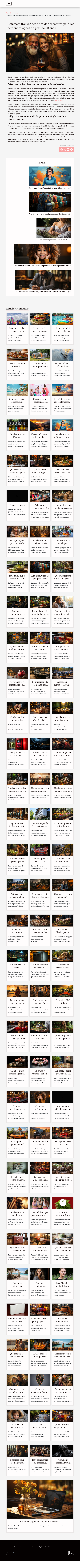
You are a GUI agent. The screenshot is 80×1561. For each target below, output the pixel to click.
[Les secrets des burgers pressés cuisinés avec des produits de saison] (40, 319)
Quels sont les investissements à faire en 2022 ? (63, 720)
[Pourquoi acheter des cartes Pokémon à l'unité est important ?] (40, 637)
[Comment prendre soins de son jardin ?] (62, 814)
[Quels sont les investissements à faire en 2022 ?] (62, 708)
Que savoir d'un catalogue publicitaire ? (63, 543)
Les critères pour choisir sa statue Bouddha (63, 1180)
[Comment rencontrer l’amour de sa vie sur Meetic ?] (40, 1380)
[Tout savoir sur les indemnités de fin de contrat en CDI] (17, 779)
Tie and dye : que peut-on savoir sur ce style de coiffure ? (40, 1217)
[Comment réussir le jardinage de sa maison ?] (17, 849)
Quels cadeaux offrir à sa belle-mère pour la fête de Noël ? (40, 722)
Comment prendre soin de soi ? (53, 240)
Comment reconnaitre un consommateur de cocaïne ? (62, 1464)
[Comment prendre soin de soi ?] (53, 228)
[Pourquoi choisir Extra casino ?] (62, 1132)
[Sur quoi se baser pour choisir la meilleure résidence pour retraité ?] (62, 1062)
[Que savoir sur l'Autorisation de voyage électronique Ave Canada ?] (17, 1239)
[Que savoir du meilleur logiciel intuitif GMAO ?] (40, 460)
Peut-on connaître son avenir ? (40, 966)
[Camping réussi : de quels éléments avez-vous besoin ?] (40, 885)
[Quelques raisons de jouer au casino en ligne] (62, 1415)
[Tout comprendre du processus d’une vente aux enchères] (40, 1451)
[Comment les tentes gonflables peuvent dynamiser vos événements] (40, 354)
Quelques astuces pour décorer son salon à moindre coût (63, 1252)
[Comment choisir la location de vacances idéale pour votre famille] (17, 390)
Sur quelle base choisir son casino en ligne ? (62, 649)
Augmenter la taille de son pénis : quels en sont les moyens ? (62, 1111)
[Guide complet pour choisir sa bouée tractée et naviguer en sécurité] (62, 319)
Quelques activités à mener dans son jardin (63, 791)
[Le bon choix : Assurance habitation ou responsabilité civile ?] (17, 920)
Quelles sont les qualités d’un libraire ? (39, 1003)
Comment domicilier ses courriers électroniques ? (63, 1323)
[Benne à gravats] (17, 496)
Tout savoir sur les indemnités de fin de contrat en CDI (17, 791)
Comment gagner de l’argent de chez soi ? (40, 1521)
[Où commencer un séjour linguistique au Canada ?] (40, 779)
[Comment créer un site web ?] (62, 885)
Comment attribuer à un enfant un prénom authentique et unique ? (42, 265)
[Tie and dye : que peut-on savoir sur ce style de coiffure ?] (40, 1203)
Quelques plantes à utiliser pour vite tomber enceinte (62, 1038)
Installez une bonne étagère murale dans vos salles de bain (17, 1181)
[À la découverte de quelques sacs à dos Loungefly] (50, 202)
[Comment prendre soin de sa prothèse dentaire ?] (40, 849)
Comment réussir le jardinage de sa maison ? (17, 861)
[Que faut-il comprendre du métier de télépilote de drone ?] (17, 602)
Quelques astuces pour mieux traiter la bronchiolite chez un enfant (62, 615)
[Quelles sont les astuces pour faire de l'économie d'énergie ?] (40, 1345)
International (19, 1547)
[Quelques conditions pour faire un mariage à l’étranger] (17, 1274)
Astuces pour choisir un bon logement (17, 897)
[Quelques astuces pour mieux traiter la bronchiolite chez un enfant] (62, 602)
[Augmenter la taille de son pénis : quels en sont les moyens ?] (62, 1097)
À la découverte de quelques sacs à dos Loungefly (50, 214)
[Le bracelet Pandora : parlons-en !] (40, 1062)
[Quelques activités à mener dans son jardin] (62, 779)
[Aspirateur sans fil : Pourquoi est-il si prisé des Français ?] (17, 814)
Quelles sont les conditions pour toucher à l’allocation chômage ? (43, 291)
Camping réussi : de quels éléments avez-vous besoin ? (40, 897)
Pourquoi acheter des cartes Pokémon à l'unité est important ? (40, 651)
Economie (8, 1547)
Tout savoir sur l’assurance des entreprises (40, 932)
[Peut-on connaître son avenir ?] (40, 956)
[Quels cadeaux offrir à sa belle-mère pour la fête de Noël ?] (40, 708)
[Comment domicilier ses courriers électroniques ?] (62, 1309)
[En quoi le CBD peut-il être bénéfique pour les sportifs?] (62, 991)
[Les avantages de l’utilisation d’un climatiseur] (40, 814)
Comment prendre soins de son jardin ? (62, 826)
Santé (28, 1547)
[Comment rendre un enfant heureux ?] (17, 1380)
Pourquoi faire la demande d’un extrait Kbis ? (40, 684)
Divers (15, 13)
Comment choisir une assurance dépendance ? (63, 1392)
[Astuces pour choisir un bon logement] (17, 885)
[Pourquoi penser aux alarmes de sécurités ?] (17, 743)
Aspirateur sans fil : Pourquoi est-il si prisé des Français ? (17, 828)
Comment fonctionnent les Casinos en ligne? (17, 1109)
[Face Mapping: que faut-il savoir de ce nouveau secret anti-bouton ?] (62, 1274)
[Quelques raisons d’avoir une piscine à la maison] (62, 567)
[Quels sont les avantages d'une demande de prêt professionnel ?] (17, 708)
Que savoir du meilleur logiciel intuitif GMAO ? (40, 472)
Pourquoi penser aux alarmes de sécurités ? (17, 755)
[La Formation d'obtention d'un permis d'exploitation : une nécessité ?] (40, 1239)
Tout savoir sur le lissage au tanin (17, 577)
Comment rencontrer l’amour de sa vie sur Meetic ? (40, 1393)
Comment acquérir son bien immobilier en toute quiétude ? (40, 1040)
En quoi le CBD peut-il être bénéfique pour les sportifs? (63, 1004)
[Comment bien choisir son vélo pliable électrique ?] (62, 849)
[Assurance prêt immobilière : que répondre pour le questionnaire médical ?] (17, 673)
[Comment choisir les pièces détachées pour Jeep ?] (40, 1132)
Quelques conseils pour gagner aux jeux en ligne (40, 1321)
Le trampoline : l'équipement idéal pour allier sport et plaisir (17, 1146)
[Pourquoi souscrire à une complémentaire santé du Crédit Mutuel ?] (62, 1203)
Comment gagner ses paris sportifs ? (63, 754)
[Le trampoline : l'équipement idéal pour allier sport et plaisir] (17, 1132)
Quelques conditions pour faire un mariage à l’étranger (17, 1287)
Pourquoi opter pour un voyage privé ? (17, 1003)
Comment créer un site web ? (63, 895)
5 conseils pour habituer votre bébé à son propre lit (17, 1429)
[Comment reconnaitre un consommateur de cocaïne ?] (62, 1451)
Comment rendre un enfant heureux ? (17, 1392)
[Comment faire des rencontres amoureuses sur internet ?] (17, 1309)
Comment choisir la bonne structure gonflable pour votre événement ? (17, 332)
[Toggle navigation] (9, 3)
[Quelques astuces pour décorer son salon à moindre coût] (62, 1239)
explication (59, 100)
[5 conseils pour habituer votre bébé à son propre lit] (17, 1415)
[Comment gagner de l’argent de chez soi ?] (40, 1499)
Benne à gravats (17, 505)
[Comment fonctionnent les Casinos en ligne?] (17, 1097)
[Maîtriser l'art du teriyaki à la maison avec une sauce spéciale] (17, 354)
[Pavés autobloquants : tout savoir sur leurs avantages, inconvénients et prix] (40, 1415)
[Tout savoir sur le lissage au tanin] (17, 567)
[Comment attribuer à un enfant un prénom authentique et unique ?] (42, 254)
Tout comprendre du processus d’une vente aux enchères (40, 1464)
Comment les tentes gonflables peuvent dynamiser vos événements (40, 368)
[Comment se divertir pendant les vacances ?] (62, 956)
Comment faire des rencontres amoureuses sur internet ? (17, 1323)
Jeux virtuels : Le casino (17, 966)
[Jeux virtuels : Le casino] (17, 956)
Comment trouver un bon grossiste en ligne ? (63, 508)
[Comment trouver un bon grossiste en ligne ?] (62, 496)
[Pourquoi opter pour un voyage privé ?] (17, 991)
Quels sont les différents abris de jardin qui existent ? (17, 651)
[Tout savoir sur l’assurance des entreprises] (40, 920)
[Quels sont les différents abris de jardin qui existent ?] (17, 637)
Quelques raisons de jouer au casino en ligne (63, 1427)
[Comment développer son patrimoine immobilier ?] (62, 920)
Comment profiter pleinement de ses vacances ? (62, 1356)
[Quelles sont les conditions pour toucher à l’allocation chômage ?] (43, 279)
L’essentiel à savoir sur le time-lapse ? (40, 436)
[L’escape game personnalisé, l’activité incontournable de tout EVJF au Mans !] (40, 390)
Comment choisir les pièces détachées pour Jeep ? (40, 1146)
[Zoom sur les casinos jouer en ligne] (17, 1026)
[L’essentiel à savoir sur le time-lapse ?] (40, 425)
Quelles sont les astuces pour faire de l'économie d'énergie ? (40, 1358)
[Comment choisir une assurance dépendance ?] (62, 1380)
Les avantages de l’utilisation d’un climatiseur (40, 826)
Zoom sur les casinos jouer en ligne (17, 1038)
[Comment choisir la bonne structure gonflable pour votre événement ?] (17, 319)
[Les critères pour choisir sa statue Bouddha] (62, 1168)
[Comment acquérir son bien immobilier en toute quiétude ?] (40, 1026)
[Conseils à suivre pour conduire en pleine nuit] (40, 743)
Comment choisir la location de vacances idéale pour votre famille (17, 403)
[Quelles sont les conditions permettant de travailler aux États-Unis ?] (17, 1203)
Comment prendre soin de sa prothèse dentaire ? (40, 863)
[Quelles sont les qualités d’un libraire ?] (40, 991)
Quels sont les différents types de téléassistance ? (50, 188)
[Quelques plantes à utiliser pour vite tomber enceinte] (62, 1026)
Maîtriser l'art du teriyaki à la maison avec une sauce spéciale (17, 368)
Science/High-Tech (39, 1547)
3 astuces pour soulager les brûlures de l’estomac (17, 1464)
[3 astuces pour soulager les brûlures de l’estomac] (17, 1451)
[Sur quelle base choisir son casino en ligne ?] (62, 637)
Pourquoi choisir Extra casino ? (63, 1143)
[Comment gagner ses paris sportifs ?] (62, 743)
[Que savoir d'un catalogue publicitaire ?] (62, 531)
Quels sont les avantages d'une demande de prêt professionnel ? (17, 722)
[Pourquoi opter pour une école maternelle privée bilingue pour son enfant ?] (17, 531)
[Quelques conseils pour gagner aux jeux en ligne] (40, 1309)
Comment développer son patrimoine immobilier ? (63, 934)
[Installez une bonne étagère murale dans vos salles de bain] (17, 1168)
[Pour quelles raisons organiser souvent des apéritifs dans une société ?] (62, 460)
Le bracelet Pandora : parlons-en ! (40, 1073)
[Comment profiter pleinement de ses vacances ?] (62, 1345)
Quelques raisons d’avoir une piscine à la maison (63, 578)
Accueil (8, 13)
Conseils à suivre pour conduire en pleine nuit (40, 755)
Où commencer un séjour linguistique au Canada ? (40, 791)
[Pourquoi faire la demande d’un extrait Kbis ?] (40, 673)
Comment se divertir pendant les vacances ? (63, 967)
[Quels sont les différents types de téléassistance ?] (50, 176)
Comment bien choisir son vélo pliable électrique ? (63, 863)
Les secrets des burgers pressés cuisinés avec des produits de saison (40, 332)
